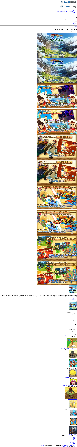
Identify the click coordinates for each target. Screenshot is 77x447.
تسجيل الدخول (75, 24)
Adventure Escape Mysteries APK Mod (72, 434)
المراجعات (70, 27)
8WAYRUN (75, 446)
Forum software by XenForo (69, 445)
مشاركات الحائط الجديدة (68, 11)
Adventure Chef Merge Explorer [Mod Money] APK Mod (69, 385)
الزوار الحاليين (73, 11)
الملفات (74, 13)
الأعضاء (74, 10)
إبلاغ (63, 27)
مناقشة (67, 27)
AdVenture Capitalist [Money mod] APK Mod (71, 377)
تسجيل (76, 26)
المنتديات (74, 9)
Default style (73, 439)
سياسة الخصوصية (72, 442)
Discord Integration (65, 446)
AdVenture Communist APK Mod (72, 399)
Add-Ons (42, 445)
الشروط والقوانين (72, 441)
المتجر (74, 12)
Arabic (74, 440)
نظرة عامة (75, 27)
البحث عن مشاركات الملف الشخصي (60, 11)
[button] (76, 4)
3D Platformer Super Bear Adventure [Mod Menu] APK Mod (69, 348)
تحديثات (72, 27)
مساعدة (74, 443)
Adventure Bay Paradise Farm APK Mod (71, 367)
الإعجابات (65, 27)
